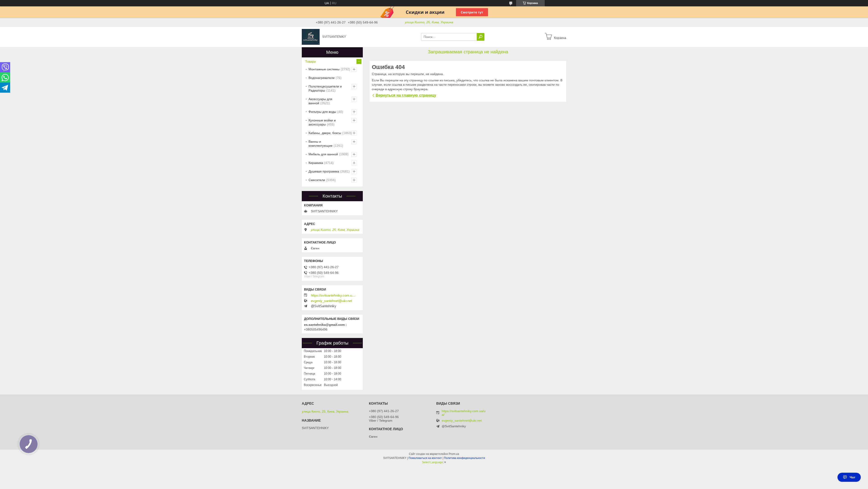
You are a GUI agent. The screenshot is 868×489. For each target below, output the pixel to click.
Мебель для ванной (323, 154)
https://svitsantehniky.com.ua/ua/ (333, 295)
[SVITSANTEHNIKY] (311, 36)
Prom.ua (454, 454)
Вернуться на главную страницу (406, 95)
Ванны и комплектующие (321, 143)
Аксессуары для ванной (320, 101)
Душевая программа (324, 171)
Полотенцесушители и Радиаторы (325, 88)
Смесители (317, 180)
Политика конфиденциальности (464, 458)
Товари (310, 61)
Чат (852, 477)
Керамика (316, 163)
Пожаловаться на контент (425, 458)
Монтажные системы (324, 69)
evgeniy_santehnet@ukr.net (331, 301)
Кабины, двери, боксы (325, 133)
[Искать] (480, 37)
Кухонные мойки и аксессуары (322, 122)
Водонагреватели (322, 78)
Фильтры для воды (322, 111)
